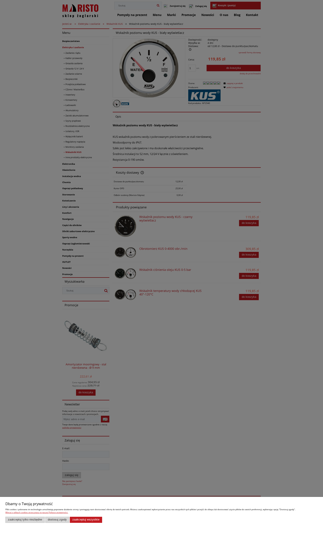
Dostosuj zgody (57, 519)
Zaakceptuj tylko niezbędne (25, 519)
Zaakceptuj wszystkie (85, 519)
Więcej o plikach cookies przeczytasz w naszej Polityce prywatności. (36, 512)
